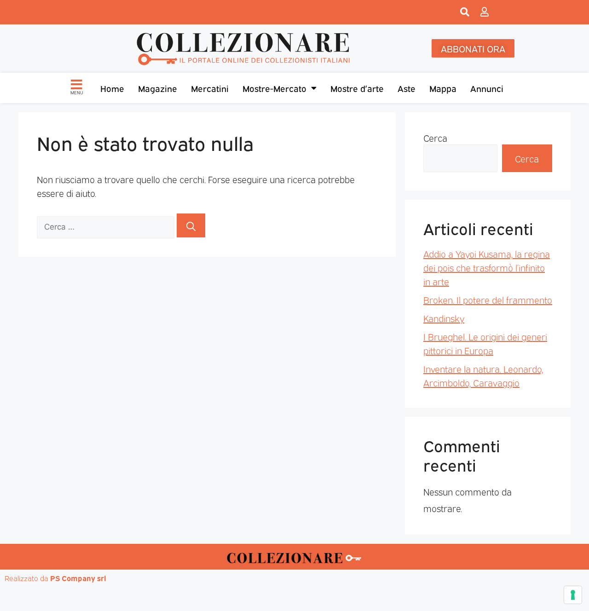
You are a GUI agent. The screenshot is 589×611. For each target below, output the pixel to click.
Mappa (442, 88)
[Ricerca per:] (107, 225)
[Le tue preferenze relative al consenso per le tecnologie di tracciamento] (573, 595)
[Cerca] (191, 225)
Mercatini (210, 88)
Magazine (157, 88)
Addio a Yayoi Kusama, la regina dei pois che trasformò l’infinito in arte (486, 267)
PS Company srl (78, 578)
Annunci (486, 88)
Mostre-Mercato (274, 88)
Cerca (435, 138)
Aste (407, 88)
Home (112, 88)
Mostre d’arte (357, 88)
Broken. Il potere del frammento (487, 300)
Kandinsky (443, 318)
